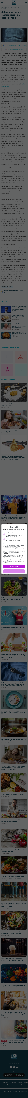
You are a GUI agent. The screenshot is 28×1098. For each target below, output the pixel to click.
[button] (14, 543)
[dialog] (14, 549)
